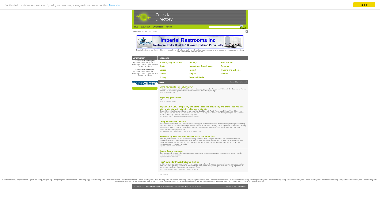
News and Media (196, 77)
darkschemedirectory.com (352, 180)
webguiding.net (59, 180)
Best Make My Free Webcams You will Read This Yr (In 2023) (187, 137)
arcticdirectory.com (113, 180)
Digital (163, 66)
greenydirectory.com (239, 181)
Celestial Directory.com (139, 31)
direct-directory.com (154, 181)
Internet (192, 70)
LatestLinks (158, 27)
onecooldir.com (71, 180)
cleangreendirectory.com (295, 180)
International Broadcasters (201, 66)
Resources (225, 66)
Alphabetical (243, 82)
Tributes (224, 74)
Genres (163, 70)
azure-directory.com (146, 180)
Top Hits (169, 27)
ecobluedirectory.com (187, 181)
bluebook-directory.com (219, 180)
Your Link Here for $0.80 (145, 61)
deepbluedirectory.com (123, 181)
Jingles (192, 74)
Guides (163, 74)
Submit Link (145, 27)
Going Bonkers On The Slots (173, 122)
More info (114, 5)
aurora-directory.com (129, 180)
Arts (150, 31)
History (163, 77)
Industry (193, 62)
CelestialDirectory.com (152, 186)
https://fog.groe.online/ (170, 98)
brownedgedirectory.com (258, 180)
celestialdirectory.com (277, 180)
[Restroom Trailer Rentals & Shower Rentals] (190, 48)
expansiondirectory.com (205, 181)
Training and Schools (230, 70)
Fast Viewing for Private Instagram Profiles (179, 162)
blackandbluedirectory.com (180, 180)
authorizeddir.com (8, 180)
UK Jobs (185, 186)
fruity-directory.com (223, 181)
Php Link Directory (240, 186)
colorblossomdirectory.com (332, 180)
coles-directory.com (313, 180)
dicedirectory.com (139, 181)
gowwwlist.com (35, 180)
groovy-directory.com (256, 181)
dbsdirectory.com (370, 180)
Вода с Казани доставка (171, 151)
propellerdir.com (22, 180)
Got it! (364, 5)
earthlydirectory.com (171, 181)
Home (136, 27)
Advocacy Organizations (171, 62)
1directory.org (84, 180)
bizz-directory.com (162, 180)
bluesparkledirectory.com (239, 180)
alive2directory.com (98, 180)
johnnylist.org (47, 180)
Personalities (227, 62)
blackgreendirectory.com (200, 180)
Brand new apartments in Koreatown (176, 87)
